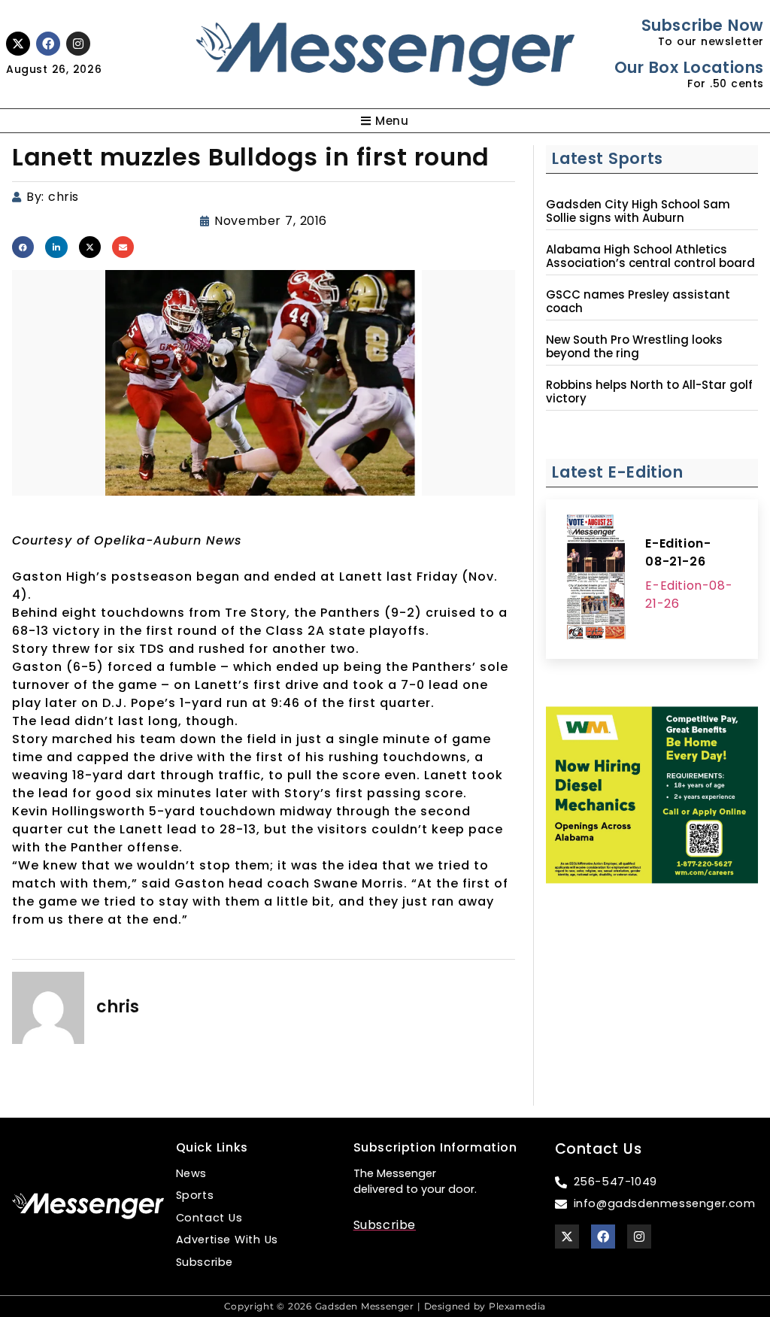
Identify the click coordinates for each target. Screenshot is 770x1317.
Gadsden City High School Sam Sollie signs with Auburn (638, 211)
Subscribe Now (702, 25)
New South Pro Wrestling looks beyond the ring (634, 346)
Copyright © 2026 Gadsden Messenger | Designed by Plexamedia (385, 1306)
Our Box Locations (689, 67)
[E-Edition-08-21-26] (595, 579)
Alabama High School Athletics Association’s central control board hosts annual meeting (650, 263)
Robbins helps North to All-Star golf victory (649, 391)
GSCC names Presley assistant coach (638, 301)
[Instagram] (78, 44)
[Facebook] (48, 44)
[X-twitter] (18, 44)
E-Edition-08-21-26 (678, 552)
